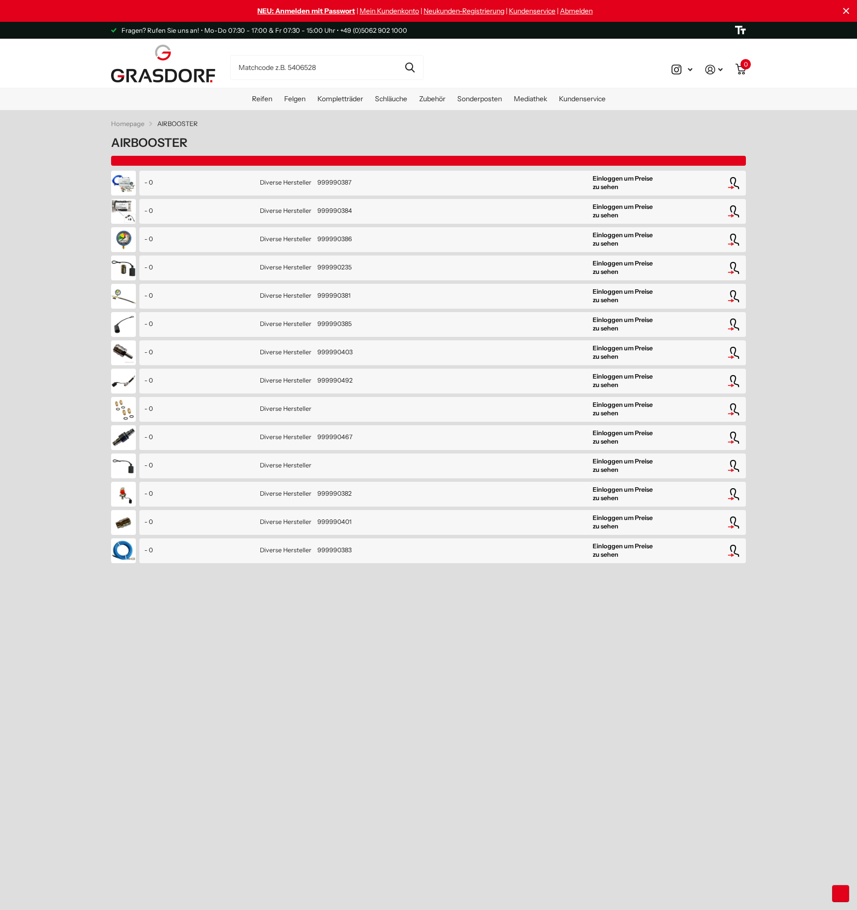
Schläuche (391, 98)
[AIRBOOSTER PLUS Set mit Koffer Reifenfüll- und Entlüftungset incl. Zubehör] (123, 183)
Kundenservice (532, 10)
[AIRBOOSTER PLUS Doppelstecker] (123, 437)
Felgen (295, 98)
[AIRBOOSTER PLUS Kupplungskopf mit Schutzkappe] (123, 494)
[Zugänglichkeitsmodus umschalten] (740, 30)
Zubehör (432, 98)
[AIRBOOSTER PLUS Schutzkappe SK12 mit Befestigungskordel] (123, 324)
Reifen (262, 98)
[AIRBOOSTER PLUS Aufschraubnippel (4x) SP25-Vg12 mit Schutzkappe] (123, 211)
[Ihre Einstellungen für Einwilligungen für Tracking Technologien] (840, 893)
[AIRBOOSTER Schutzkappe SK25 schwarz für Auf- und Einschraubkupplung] (123, 466)
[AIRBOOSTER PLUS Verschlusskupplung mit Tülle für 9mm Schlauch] (123, 352)
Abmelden (576, 10)
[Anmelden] (714, 69)
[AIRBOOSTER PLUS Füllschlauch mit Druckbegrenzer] (123, 550)
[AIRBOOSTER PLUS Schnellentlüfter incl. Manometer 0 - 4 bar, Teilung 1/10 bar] (123, 296)
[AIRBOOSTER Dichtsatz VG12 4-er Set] (123, 409)
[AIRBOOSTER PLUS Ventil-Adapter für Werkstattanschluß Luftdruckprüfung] (123, 381)
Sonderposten (479, 98)
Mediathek (530, 98)
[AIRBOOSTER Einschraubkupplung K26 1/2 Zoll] (123, 522)
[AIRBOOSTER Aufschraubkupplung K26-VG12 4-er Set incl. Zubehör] (123, 268)
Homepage (127, 124)
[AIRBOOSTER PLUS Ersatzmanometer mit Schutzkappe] (123, 239)
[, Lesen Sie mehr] (682, 69)
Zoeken (410, 67)
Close (846, 11)
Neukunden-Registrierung (464, 10)
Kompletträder (340, 98)
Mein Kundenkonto (389, 10)
